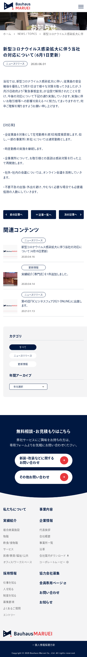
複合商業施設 (11, 530)
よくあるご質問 (12, 608)
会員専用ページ (52, 583)
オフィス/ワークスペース (17, 562)
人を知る (8, 589)
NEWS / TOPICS (27, 34)
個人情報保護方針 (45, 645)
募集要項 (8, 602)
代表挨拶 (44, 530)
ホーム (7, 34)
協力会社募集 (49, 573)
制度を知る (10, 595)
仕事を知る (10, 582)
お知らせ (46, 602)
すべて (22, 347)
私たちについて (14, 509)
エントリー (9, 615)
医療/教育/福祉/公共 (16, 555)
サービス (8, 549)
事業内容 (46, 509)
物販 (6, 536)
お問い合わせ (49, 592)
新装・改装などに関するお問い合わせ (37, 460)
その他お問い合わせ (34, 477)
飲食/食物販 (10, 542)
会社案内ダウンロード (54, 555)
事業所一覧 (46, 542)
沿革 (42, 549)
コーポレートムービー (54, 562)
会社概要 (44, 536)
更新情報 (23, 364)
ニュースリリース (23, 355)
